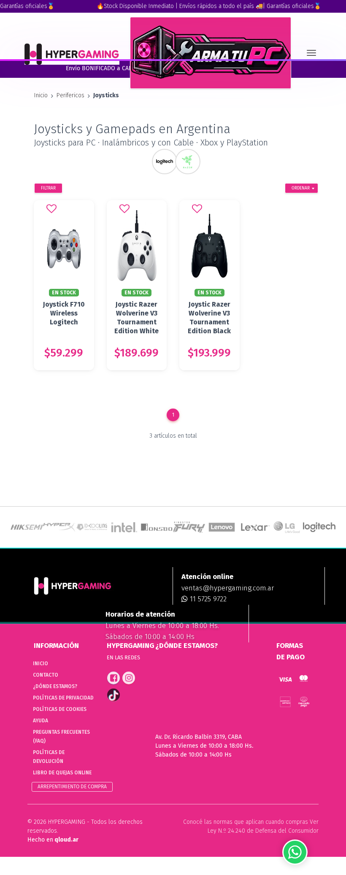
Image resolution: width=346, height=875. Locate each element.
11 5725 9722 (207, 599)
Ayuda (40, 721)
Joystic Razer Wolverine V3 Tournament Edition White (136, 317)
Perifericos (70, 95)
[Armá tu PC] (210, 53)
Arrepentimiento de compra (72, 787)
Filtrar (48, 188)
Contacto (45, 675)
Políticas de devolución (49, 756)
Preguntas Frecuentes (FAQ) (61, 736)
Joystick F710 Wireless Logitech (64, 313)
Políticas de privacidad (63, 698)
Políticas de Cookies (59, 709)
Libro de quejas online (62, 773)
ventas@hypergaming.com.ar (227, 588)
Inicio (41, 95)
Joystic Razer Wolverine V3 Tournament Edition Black (209, 317)
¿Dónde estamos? (55, 686)
